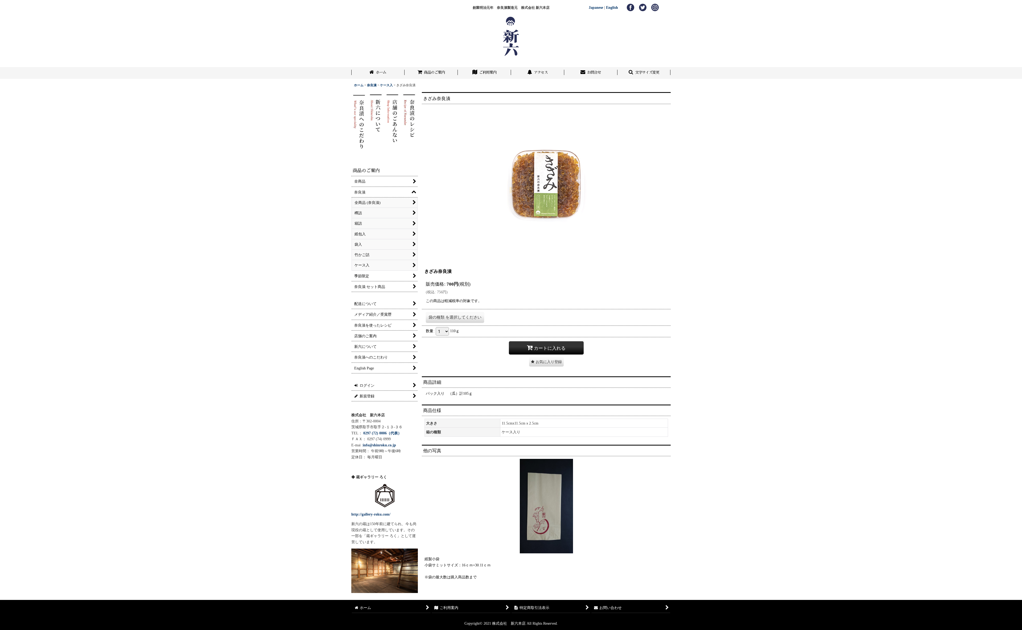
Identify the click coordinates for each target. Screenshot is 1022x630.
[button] (644, 73)
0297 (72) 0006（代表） (382, 433)
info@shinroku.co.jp (379, 445)
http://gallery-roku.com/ (370, 514)
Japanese (596, 7)
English (612, 7)
